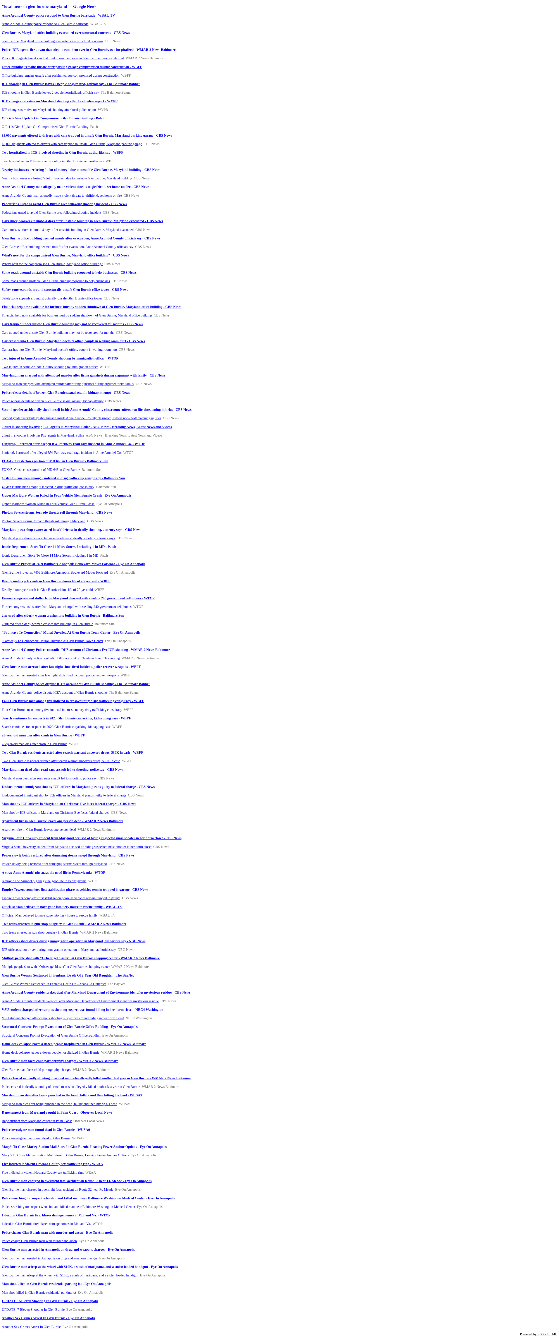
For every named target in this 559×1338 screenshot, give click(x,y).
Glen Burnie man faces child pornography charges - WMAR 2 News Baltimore (60, 1061)
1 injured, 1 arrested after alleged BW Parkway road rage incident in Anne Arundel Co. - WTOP (73, 444)
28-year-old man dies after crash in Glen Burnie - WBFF (43, 735)
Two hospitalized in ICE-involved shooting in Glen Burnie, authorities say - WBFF (62, 152)
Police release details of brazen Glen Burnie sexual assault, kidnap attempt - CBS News (66, 392)
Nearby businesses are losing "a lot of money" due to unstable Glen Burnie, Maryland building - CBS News (81, 170)
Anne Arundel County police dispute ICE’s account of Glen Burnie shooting (54, 692)
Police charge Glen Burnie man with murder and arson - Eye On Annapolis (57, 1232)
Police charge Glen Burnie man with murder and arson (39, 1241)
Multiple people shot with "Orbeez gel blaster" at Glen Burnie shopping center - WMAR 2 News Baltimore (81, 958)
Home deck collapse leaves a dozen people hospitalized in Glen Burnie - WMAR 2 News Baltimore (74, 1044)
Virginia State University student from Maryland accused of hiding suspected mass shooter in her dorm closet (77, 847)
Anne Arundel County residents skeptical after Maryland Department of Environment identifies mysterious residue (80, 1001)
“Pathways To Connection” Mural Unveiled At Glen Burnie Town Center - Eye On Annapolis (71, 632)
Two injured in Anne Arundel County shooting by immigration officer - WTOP (60, 358)
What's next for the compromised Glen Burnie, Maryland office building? (52, 264)
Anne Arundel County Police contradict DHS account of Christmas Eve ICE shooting (61, 658)
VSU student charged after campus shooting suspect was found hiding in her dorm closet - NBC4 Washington (82, 1009)
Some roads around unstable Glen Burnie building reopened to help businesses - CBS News (69, 272)
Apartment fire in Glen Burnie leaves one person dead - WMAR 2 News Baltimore (62, 821)
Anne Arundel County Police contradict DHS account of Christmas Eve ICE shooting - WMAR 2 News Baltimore (86, 650)
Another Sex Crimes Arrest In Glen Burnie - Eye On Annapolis (48, 1318)
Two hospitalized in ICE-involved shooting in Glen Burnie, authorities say (53, 161)
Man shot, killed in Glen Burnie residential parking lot (39, 1292)
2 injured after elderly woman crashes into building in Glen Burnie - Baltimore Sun (63, 615)
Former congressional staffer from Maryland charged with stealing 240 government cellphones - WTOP (78, 598)
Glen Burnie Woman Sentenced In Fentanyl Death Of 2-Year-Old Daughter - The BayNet (68, 975)
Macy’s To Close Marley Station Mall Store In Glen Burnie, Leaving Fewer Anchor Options (65, 1155)
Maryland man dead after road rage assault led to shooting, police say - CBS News (62, 769)
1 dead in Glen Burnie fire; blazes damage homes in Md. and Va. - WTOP (56, 1215)
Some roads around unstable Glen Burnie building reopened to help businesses (56, 281)
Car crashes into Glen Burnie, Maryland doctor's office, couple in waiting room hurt (59, 349)
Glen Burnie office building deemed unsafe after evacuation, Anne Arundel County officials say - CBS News (81, 238)
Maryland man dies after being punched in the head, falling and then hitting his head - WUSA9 (72, 1095)
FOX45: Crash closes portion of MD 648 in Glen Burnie (41, 469)
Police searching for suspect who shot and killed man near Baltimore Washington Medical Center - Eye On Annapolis (88, 1198)
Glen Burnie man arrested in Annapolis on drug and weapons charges (49, 1258)
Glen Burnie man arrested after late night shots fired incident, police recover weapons (60, 675)
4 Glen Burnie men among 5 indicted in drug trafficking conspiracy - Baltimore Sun (63, 478)
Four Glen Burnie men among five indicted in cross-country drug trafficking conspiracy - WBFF (73, 701)
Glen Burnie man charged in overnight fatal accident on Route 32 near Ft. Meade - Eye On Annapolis (77, 1181)
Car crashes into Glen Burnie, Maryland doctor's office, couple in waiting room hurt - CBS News (73, 341)
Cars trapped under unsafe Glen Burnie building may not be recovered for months (58, 332)
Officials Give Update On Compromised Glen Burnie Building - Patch (53, 118)
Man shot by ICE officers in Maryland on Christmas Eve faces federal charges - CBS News (69, 804)
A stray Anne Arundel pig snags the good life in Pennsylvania (44, 881)
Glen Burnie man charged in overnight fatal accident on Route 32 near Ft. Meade (57, 1189)
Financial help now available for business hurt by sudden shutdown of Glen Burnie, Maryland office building (77, 315)
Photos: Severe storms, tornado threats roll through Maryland (43, 521)
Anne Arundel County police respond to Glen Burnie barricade (45, 24)
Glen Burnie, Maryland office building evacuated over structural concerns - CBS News (66, 32)
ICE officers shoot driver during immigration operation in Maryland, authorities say (59, 949)
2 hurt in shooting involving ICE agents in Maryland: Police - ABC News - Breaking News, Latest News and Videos (87, 427)
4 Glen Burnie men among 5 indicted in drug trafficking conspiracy (48, 487)
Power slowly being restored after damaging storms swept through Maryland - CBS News (68, 855)
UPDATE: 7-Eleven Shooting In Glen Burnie (33, 1309)
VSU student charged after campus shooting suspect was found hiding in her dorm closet (63, 1018)
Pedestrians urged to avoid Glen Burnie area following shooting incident (51, 212)
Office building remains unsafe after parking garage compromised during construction (60, 75)
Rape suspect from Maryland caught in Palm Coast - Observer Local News (57, 1112)
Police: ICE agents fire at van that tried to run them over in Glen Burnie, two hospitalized (63, 58)
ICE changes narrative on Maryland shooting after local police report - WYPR (60, 101)
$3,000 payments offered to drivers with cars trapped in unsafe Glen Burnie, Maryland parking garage (72, 144)
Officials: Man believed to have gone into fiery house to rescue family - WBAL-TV (62, 907)
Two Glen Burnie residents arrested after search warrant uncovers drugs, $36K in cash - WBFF (72, 752)
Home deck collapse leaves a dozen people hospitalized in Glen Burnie (50, 1052)
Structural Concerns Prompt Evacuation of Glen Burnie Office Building (51, 1035)
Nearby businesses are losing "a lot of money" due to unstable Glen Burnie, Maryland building (67, 178)
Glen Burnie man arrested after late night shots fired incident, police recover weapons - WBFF (71, 667)
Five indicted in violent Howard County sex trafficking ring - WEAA (52, 1164)
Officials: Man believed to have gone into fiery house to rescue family (50, 915)
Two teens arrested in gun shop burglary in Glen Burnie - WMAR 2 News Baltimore (64, 924)
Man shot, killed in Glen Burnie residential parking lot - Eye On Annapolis (56, 1284)
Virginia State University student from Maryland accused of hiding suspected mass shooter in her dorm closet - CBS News (91, 838)
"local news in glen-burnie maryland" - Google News (49, 6)
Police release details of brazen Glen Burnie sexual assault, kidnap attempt (53, 401)
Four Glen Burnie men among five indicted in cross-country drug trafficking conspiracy (62, 710)
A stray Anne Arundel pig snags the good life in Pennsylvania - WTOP (53, 872)
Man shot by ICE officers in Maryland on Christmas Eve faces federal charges (55, 812)
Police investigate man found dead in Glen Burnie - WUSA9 (46, 1130)
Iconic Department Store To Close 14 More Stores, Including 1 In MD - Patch (59, 547)
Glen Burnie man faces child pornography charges (36, 1069)
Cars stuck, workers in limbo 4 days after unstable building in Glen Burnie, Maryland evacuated (68, 230)
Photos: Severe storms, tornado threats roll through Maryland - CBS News (57, 512)
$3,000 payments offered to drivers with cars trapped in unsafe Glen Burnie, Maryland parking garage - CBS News (87, 135)
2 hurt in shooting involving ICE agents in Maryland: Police (43, 435)
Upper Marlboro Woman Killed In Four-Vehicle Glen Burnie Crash (48, 504)
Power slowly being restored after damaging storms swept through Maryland (54, 864)
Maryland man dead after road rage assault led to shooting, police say (49, 778)
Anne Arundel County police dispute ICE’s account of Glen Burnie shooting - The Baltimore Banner (76, 684)
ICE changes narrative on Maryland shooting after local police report (49, 110)
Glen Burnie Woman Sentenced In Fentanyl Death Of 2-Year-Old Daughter (54, 984)
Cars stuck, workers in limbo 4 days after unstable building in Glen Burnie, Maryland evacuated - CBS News (82, 221)
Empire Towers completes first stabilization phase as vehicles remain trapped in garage (61, 898)
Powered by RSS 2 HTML (538, 1334)
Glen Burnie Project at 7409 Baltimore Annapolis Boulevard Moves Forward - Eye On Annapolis (73, 564)
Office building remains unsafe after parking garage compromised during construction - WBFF (72, 67)
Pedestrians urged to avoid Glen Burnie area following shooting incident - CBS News (64, 204)
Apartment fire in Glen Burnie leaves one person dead (39, 829)
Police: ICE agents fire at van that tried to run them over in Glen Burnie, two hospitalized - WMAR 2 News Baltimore (89, 50)
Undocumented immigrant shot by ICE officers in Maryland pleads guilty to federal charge (64, 795)
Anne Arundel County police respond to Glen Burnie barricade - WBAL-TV (58, 15)
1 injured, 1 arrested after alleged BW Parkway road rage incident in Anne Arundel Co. (62, 452)
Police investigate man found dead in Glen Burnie (36, 1138)
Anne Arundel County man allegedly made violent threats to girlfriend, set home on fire (62, 195)
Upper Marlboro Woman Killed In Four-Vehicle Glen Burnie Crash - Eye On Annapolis (66, 495)
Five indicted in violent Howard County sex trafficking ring (43, 1172)
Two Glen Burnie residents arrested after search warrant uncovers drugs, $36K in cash (61, 761)
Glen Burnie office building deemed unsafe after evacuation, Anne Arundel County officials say (67, 247)
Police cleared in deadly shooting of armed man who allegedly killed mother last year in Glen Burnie (71, 1087)
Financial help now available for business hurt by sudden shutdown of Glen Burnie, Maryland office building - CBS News (91, 307)
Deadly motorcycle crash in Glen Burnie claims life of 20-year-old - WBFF (56, 581)
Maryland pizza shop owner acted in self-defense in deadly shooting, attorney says (58, 538)
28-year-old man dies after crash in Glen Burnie (34, 744)
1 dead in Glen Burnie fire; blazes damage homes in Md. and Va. (46, 1224)
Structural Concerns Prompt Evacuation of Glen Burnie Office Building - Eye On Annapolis (70, 1026)
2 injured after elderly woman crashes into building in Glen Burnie (47, 624)
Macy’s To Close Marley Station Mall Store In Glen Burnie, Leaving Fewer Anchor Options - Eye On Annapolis (84, 1147)
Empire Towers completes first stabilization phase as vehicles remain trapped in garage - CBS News (75, 889)
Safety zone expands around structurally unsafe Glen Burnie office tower (52, 298)
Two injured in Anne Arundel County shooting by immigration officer (50, 367)
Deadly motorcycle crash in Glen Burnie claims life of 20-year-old (47, 590)
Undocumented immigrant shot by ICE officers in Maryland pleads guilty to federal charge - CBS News (78, 787)
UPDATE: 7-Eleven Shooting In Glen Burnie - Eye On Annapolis (50, 1301)
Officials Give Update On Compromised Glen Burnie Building (45, 127)
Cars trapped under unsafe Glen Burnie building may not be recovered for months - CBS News (72, 324)
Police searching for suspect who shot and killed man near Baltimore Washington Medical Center (68, 1207)
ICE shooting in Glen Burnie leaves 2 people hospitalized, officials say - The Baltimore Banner (71, 84)
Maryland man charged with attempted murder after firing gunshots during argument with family (68, 384)
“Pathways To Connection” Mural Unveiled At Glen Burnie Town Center (52, 641)
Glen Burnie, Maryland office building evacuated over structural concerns (52, 41)
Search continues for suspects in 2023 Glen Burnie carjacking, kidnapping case (56, 727)
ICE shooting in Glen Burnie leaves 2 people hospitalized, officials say (50, 92)
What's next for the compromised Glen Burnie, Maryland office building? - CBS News (65, 255)
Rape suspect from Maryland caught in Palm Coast (37, 1121)
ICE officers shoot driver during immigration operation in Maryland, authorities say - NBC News (73, 941)
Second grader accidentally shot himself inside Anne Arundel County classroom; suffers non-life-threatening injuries (81, 418)
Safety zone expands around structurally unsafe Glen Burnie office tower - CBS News (65, 289)
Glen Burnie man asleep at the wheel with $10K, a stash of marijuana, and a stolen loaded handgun (70, 1275)
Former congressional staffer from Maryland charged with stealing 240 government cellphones (66, 607)
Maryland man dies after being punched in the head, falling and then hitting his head (59, 1104)
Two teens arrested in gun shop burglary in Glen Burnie (40, 932)
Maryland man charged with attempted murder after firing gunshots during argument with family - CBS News (84, 375)
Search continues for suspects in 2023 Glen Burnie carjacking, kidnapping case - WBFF (66, 718)
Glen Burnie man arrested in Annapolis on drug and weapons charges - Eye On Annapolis (68, 1249)
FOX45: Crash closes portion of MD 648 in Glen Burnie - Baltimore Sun (55, 461)
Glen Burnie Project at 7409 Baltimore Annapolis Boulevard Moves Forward (55, 572)
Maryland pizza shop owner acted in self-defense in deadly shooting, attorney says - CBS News (71, 529)
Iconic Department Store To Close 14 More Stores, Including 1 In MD (50, 555)
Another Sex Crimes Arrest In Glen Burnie (31, 1327)
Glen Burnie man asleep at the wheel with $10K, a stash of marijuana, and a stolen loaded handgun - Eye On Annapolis (90, 1267)
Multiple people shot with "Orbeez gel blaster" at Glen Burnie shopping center (56, 966)
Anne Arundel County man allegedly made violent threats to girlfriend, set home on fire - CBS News (75, 187)
